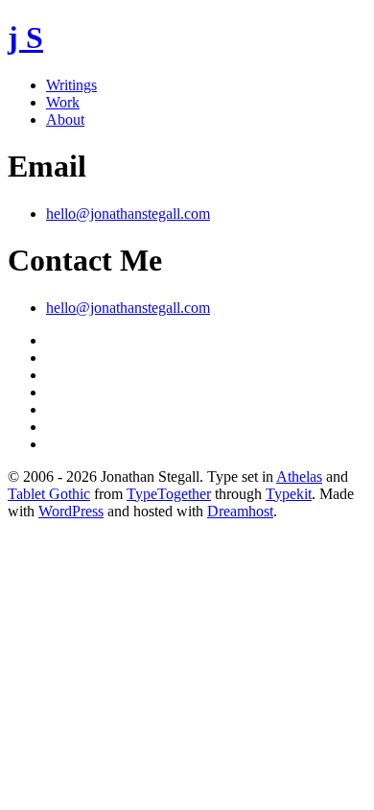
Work (63, 102)
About (65, 119)
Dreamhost (240, 511)
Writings (71, 85)
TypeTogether (169, 494)
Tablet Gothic (49, 494)
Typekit (289, 494)
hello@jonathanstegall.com (128, 213)
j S (25, 37)
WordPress (71, 511)
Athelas (299, 476)
